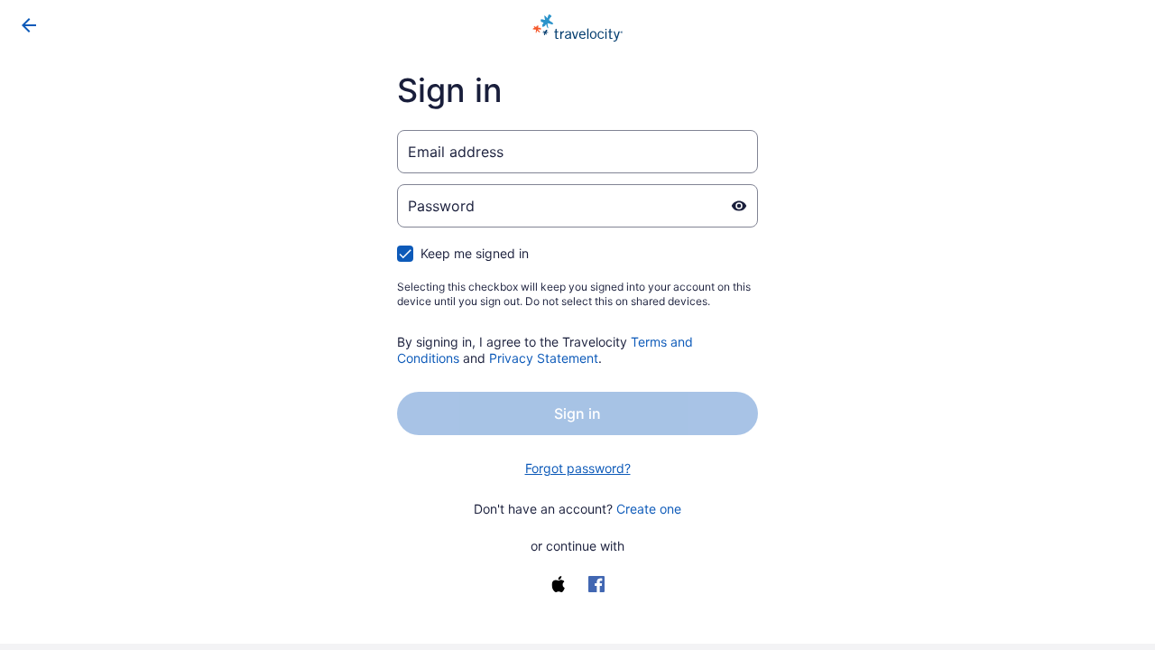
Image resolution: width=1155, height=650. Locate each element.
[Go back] (29, 25)
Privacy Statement (543, 358)
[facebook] (596, 584)
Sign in (577, 413)
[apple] (558, 584)
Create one (648, 508)
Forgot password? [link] (578, 468)
